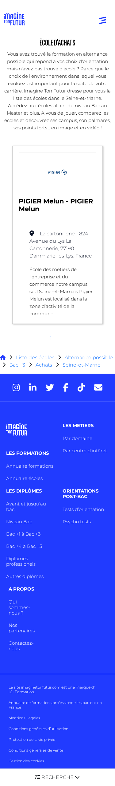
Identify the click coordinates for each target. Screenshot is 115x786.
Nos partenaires (22, 628)
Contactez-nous (21, 645)
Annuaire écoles (24, 478)
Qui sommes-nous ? (19, 607)
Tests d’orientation (83, 509)
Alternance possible (89, 357)
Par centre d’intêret (85, 451)
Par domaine (77, 438)
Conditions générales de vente (36, 750)
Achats (44, 365)
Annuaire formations (29, 466)
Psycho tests (77, 522)
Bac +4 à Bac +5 (24, 546)
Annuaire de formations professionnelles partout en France (55, 704)
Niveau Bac (19, 522)
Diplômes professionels (21, 561)
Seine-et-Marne (82, 365)
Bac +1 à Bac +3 (23, 534)
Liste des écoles (35, 357)
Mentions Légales (24, 718)
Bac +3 (17, 365)
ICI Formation (21, 692)
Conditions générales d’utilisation (38, 728)
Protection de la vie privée (32, 739)
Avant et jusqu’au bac (26, 506)
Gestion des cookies (26, 761)
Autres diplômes (25, 576)
